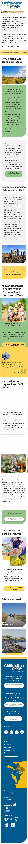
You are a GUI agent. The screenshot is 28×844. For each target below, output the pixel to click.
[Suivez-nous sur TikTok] (17, 732)
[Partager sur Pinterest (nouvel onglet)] (15, 47)
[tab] (10, 759)
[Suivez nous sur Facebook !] (6, 732)
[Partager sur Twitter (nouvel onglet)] (5, 47)
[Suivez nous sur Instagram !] (11, 732)
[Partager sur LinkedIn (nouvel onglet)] (8, 47)
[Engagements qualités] (16, 819)
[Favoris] (4, 5)
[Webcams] (16, 5)
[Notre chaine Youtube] (22, 732)
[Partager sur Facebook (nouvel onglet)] (2, 47)
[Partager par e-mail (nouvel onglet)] (18, 47)
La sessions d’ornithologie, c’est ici (13, 174)
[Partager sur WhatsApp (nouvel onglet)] (12, 47)
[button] (7, 5)
